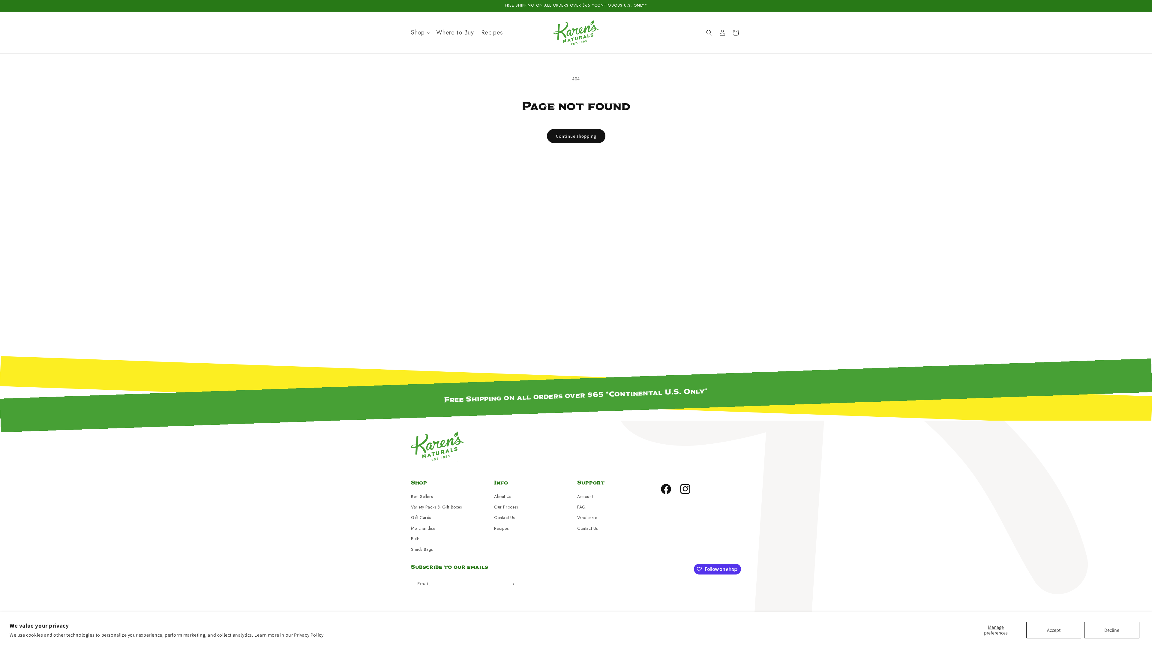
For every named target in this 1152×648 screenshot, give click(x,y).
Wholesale (587, 517)
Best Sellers (422, 497)
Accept (1053, 630)
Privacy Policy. (309, 635)
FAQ (581, 507)
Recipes (501, 528)
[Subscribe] (512, 584)
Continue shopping (576, 136)
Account (585, 497)
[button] (420, 32)
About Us (502, 497)
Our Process (506, 507)
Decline (1111, 630)
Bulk (415, 539)
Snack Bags (422, 549)
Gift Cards (421, 517)
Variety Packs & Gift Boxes (436, 507)
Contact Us (504, 517)
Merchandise (423, 528)
